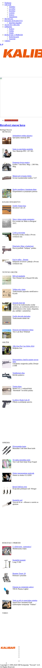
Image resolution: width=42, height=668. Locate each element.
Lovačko (12, 9)
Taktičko (12, 7)
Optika (11, 31)
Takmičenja (13, 17)
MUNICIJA (8, 19)
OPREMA (8, 27)
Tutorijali (12, 39)
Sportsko (12, 11)
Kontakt (11, 663)
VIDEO (7, 41)
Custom (11, 13)
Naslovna (7, 3)
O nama (3, 663)
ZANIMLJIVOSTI (11, 120)
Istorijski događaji (15, 23)
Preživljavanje (14, 37)
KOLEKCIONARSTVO (13, 21)
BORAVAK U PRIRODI (13, 35)
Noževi (11, 29)
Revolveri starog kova (12, 125)
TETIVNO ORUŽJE (12, 25)
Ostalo (11, 33)
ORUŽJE (7, 5)
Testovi (11, 15)
